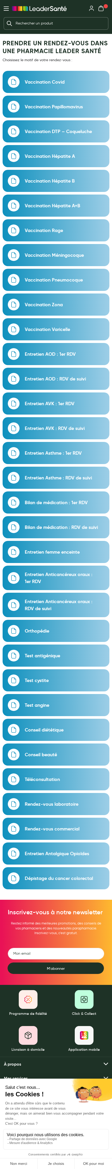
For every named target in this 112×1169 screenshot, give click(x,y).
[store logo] (39, 8)
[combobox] (56, 23)
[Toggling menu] (6, 9)
